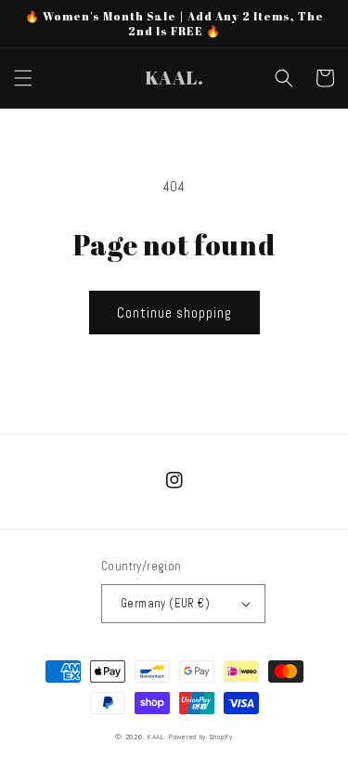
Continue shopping (174, 312)
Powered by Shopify (201, 736)
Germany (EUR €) (165, 603)
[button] (23, 78)
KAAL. (157, 736)
